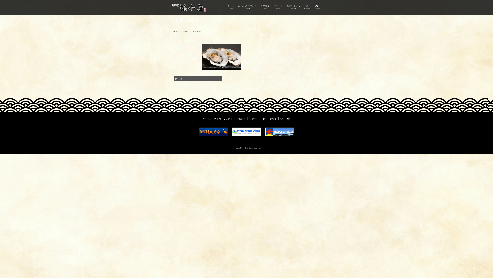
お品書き (241, 118)
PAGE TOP (480, 267)
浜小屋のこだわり (223, 118)
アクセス (254, 118)
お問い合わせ (270, 118)
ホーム (206, 118)
